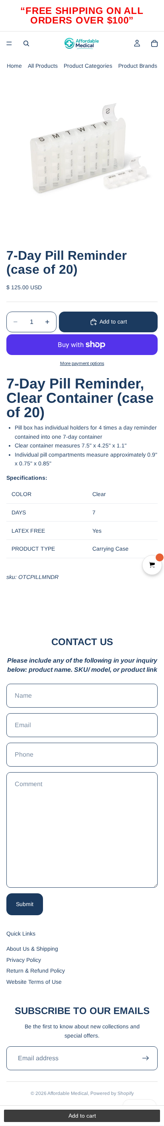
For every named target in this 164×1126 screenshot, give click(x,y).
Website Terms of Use (34, 982)
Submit (24, 904)
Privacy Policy (23, 960)
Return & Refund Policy (35, 970)
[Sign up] (145, 1058)
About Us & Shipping (32, 949)
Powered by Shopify (112, 1093)
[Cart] (154, 43)
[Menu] (9, 43)
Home (14, 66)
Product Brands (137, 66)
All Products (43, 66)
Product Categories (88, 66)
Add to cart (113, 321)
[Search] (26, 43)
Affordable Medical (67, 1093)
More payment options (82, 363)
